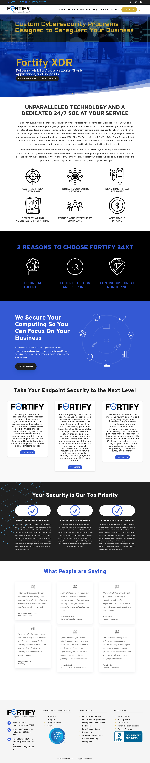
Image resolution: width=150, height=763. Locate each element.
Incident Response (68, 9)
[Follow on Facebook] (130, 2)
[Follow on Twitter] (135, 2)
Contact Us (129, 9)
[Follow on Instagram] (141, 2)
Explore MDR (27, 452)
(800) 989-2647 (17, 2)
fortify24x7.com (26, 739)
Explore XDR (122, 457)
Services (84, 9)
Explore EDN (75, 467)
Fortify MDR (45, 63)
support (16, 741)
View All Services (25, 366)
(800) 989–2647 (25, 729)
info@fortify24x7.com (37, 2)
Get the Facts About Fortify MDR (39, 78)
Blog (95, 9)
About (103, 9)
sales (15, 739)
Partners (115, 9)
